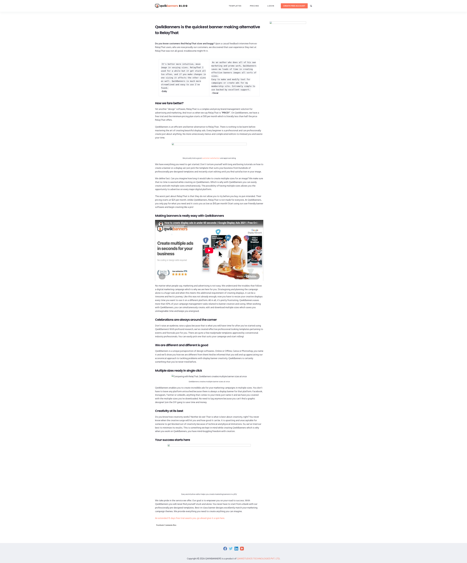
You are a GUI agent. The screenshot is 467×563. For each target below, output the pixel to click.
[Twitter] (231, 548)
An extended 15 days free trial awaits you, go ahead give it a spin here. (190, 518)
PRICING (254, 6)
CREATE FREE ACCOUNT (294, 6)
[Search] (311, 6)
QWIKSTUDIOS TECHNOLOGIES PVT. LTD (258, 558)
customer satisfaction (211, 158)
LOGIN (270, 6)
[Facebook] (225, 548)
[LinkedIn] (236, 548)
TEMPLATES (235, 6)
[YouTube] (242, 548)
